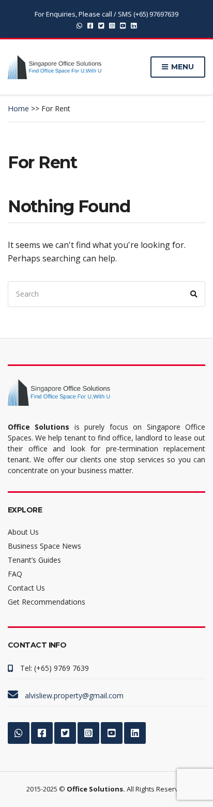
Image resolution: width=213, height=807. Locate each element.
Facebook (90, 25)
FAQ (15, 574)
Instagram (112, 25)
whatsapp (79, 25)
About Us (23, 532)
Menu (181, 66)
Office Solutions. (96, 789)
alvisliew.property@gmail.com (74, 695)
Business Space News (44, 546)
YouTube (122, 25)
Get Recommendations (46, 602)
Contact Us (26, 588)
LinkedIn (133, 25)
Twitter (101, 25)
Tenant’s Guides (34, 560)
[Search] (193, 294)
